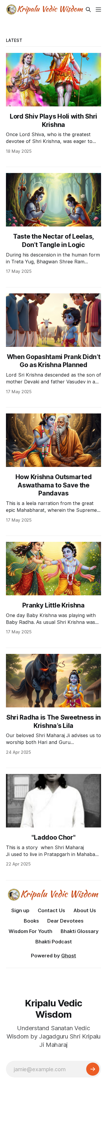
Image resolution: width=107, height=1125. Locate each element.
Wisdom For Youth (30, 931)
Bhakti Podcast (53, 942)
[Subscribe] (92, 1069)
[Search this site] (88, 9)
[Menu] (98, 9)
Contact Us (51, 910)
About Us (84, 910)
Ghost (68, 956)
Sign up (20, 910)
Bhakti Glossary (80, 931)
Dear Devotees (65, 921)
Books (31, 921)
